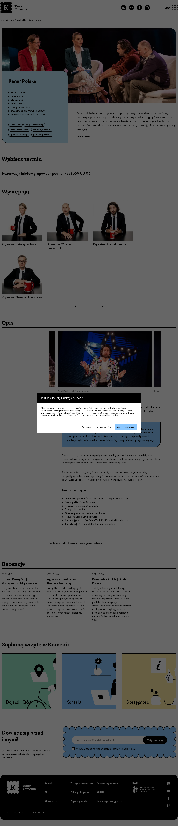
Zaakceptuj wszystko (126, 427)
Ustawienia (86, 427)
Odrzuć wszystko (104, 427)
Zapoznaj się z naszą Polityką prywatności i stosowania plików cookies (88, 415)
